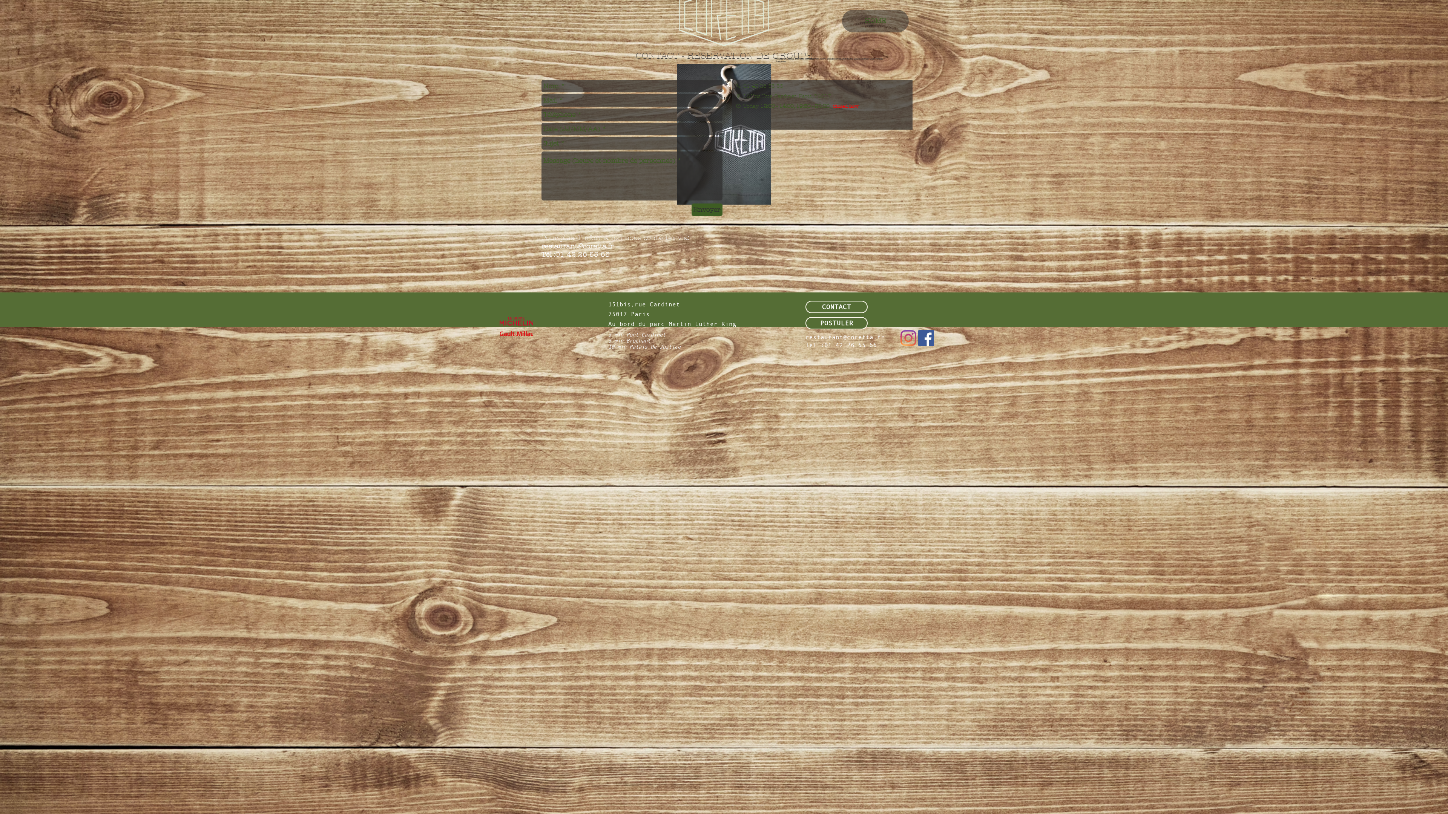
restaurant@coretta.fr (577, 246)
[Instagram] (908, 338)
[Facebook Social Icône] (926, 338)
